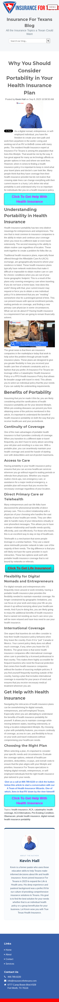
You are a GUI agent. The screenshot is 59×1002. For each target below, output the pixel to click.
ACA (31, 809)
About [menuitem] (8, 954)
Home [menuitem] (9, 950)
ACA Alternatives (22, 813)
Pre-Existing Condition (43, 813)
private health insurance (28, 816)
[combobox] (28, 40)
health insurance (20, 809)
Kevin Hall (21, 99)
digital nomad (47, 816)
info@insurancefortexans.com (22, 981)
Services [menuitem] (10, 964)
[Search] (48, 40)
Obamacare (10, 816)
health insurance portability (17, 819)
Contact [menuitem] (9, 959)
